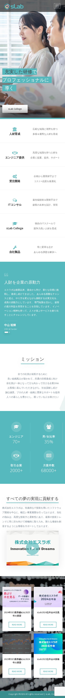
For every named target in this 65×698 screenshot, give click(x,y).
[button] (6, 332)
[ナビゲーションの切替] (57, 6)
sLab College (15, 108)
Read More (17, 624)
